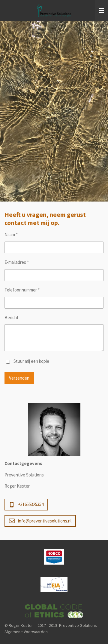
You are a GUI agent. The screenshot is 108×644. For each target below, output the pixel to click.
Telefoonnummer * (22, 290)
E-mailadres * (16, 262)
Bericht (11, 317)
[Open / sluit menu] (101, 10)
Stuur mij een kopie (31, 361)
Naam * (11, 234)
